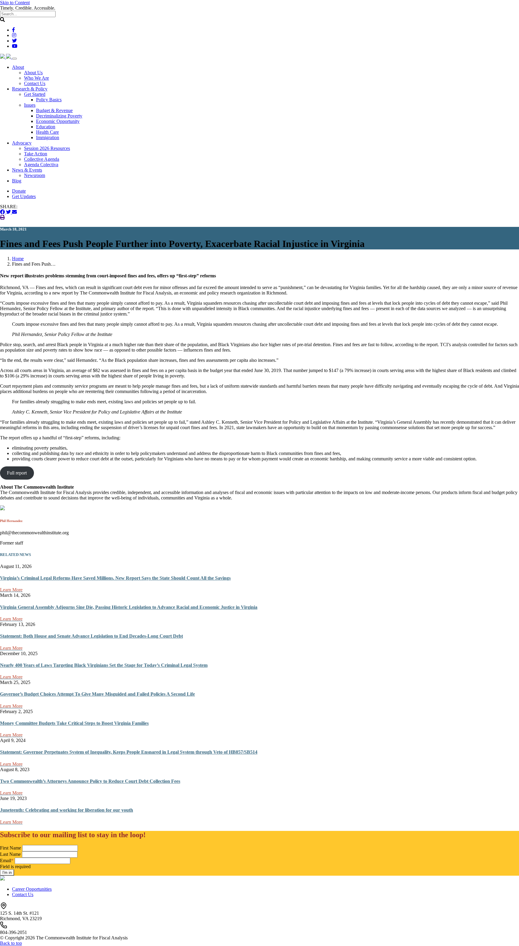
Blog (16, 180)
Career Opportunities (32, 889)
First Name (10, 847)
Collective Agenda (41, 159)
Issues (29, 105)
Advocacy (22, 142)
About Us (33, 72)
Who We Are (36, 78)
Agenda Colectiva (41, 164)
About (18, 67)
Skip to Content (15, 2)
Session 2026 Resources (47, 148)
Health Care (47, 132)
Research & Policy (29, 88)
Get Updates (24, 196)
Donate (19, 191)
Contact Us (34, 83)
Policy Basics (49, 99)
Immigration (47, 137)
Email (7, 860)
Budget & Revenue (54, 110)
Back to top (11, 943)
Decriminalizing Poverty (59, 115)
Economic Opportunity (58, 121)
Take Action (35, 153)
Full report (17, 472)
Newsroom (34, 175)
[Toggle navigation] (14, 59)
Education (45, 126)
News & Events (27, 169)
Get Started (34, 94)
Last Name (10, 854)
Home (18, 258)
